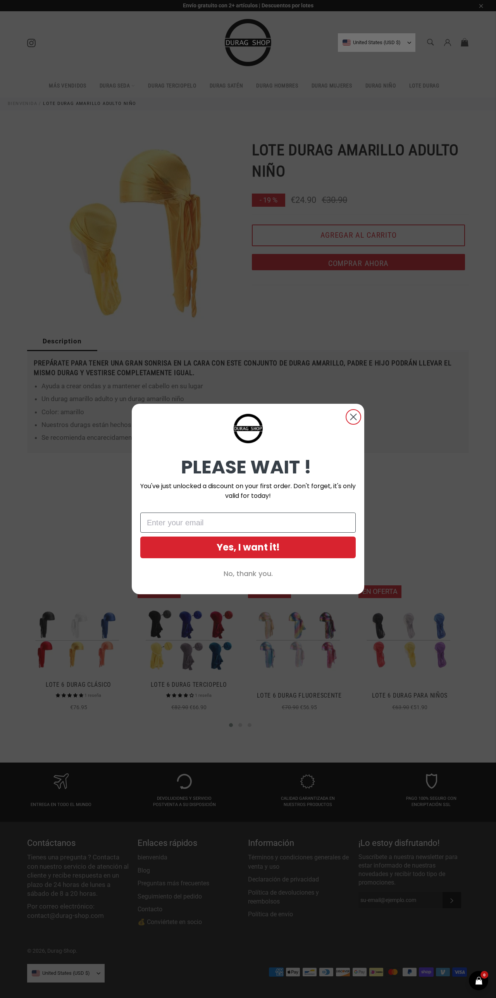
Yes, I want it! (248, 547)
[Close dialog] (353, 417)
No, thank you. (248, 573)
